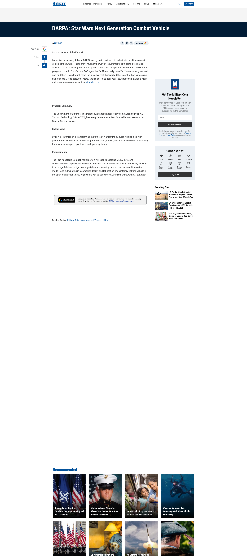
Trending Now (162, 187)
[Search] (179, 4)
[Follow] (44, 57)
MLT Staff (58, 43)
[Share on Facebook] (122, 43)
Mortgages (97, 4)
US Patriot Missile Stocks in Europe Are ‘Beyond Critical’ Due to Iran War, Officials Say (181, 194)
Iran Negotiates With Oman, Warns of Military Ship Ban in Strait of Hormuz (181, 216)
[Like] (44, 65)
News (146, 4)
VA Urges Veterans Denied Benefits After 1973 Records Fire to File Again (180, 205)
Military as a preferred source (122, 201)
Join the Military (122, 4)
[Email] (131, 43)
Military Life (157, 4)
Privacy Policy (170, 135)
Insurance (87, 4)
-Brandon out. (93, 82)
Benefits (136, 4)
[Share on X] (127, 43)
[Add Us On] (44, 49)
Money (109, 4)
